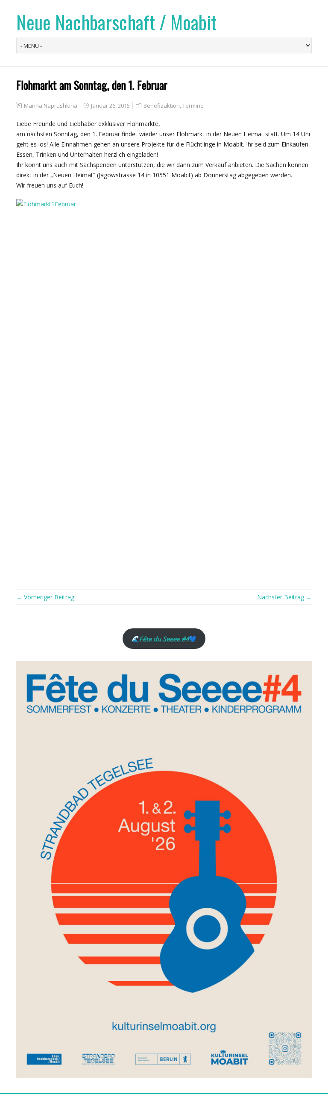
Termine (193, 105)
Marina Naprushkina (50, 105)
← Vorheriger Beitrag (45, 597)
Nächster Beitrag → (284, 597)
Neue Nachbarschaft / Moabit (116, 22)
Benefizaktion (162, 105)
